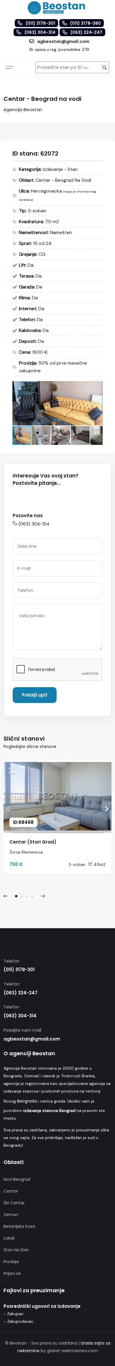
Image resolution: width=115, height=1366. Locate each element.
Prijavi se (12, 1273)
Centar (11, 1191)
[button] (97, 386)
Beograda (27, 1101)
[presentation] (6, 896)
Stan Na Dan (16, 1250)
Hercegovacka (46, 191)
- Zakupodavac (18, 1321)
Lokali (9, 1238)
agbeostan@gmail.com (32, 1039)
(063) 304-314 (33, 524)
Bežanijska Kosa (19, 1226)
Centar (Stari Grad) (32, 842)
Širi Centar (14, 1203)
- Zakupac (14, 1313)
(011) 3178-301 (19, 969)
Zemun (11, 1215)
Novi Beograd (17, 1179)
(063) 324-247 (20, 993)
